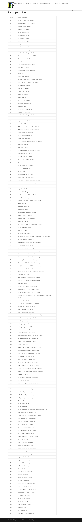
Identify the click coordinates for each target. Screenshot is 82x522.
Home (9, 3)
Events (27, 3)
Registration (65, 3)
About (15, 3)
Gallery (35, 3)
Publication (55, 3)
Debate (20, 3)
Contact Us (11, 7)
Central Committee (45, 3)
